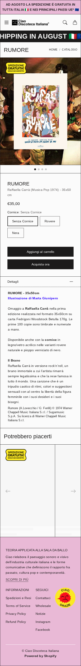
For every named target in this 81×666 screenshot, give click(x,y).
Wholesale (43, 606)
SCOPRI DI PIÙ (17, 579)
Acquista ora (41, 264)
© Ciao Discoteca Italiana (40, 651)
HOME (53, 49)
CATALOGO (69, 49)
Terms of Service (18, 606)
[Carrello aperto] (75, 22)
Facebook (43, 629)
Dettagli (12, 281)
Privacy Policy (16, 613)
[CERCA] (65, 22)
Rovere (50, 221)
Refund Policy (16, 622)
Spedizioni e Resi (18, 598)
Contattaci (43, 598)
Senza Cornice (22, 221)
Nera (15, 233)
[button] (8, 22)
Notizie (41, 613)
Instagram (43, 622)
